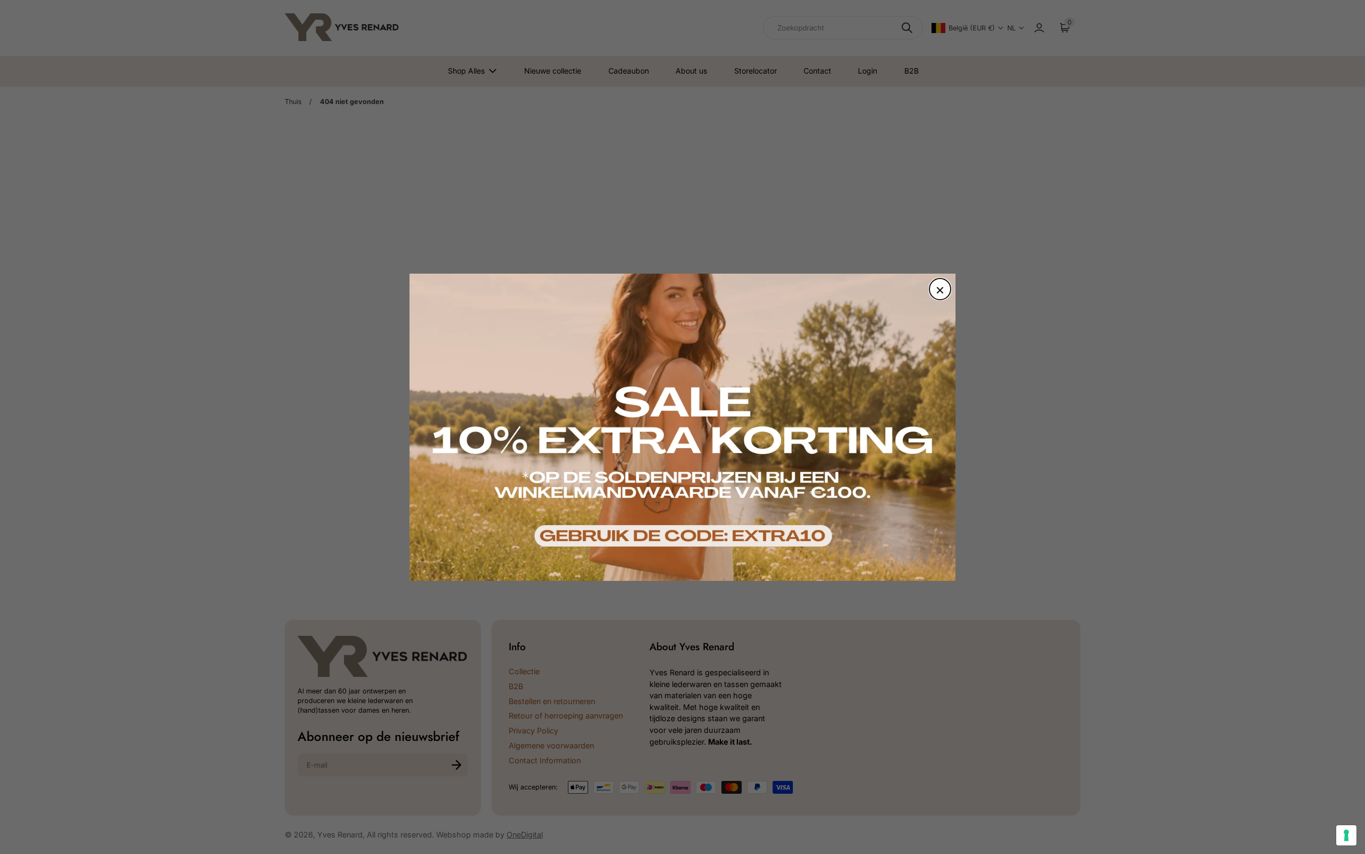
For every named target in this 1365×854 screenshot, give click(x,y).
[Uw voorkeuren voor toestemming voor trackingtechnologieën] (1346, 835)
